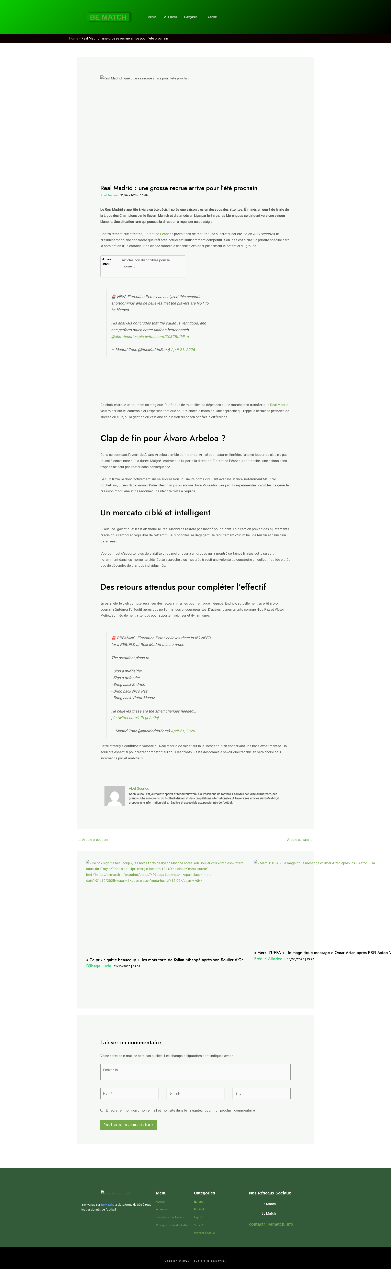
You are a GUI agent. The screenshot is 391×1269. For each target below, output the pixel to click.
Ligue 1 (199, 1217)
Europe (198, 1201)
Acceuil (160, 1201)
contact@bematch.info (271, 1224)
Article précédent (93, 840)
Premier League (204, 1232)
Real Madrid (279, 405)
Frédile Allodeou (269, 959)
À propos (162, 1209)
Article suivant (300, 840)
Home (73, 38)
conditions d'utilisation (170, 1217)
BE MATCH (108, 17)
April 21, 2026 (183, 349)
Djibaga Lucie (98, 966)
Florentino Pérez (156, 234)
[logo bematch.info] (116, 1193)
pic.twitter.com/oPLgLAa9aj (134, 718)
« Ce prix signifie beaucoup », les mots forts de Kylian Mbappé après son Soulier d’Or (164, 960)
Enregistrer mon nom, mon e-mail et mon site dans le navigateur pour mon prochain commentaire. (181, 1110)
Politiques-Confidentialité (172, 1225)
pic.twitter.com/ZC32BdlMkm (163, 336)
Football (199, 1209)
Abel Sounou (109, 195)
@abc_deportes (124, 336)
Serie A (198, 1225)
